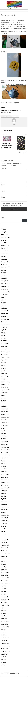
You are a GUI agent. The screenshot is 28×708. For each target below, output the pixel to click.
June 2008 (3, 610)
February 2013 (5, 474)
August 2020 (4, 253)
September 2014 (5, 422)
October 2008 (4, 602)
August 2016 (4, 360)
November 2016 (5, 351)
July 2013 (3, 460)
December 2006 (5, 643)
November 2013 (5, 450)
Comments (4, 168)
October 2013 (4, 452)
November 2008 (5, 599)
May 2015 (3, 400)
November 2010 (5, 548)
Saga (3, 107)
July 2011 (3, 526)
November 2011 (5, 515)
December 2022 (5, 245)
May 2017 (3, 335)
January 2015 (4, 411)
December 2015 (5, 381)
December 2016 (5, 349)
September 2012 (5, 488)
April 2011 (3, 534)
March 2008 (4, 618)
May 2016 (3, 368)
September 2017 (5, 324)
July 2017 (3, 330)
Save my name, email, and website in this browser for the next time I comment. (13, 204)
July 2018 (3, 297)
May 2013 (3, 466)
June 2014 (3, 430)
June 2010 (3, 561)
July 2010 (3, 558)
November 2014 (5, 417)
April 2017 (3, 338)
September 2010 (5, 553)
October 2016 (4, 354)
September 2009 (5, 583)
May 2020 (3, 256)
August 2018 (4, 294)
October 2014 (4, 420)
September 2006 (5, 651)
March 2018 (4, 308)
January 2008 (4, 624)
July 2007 (3, 629)
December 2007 (5, 627)
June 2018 (3, 300)
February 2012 (5, 507)
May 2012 (3, 499)
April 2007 (3, 632)
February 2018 (5, 311)
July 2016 (3, 362)
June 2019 (3, 270)
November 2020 (5, 248)
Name (3, 184)
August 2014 (4, 425)
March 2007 (4, 635)
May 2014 (3, 433)
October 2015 (4, 387)
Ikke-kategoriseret (8, 130)
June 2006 (3, 659)
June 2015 (3, 398)
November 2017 (5, 319)
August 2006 (4, 654)
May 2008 (3, 613)
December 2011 (5, 512)
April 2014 (3, 436)
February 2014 (5, 441)
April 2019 (3, 275)
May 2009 (3, 591)
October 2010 (4, 550)
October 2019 (4, 264)
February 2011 (4, 539)
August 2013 (4, 458)
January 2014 (4, 444)
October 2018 (4, 289)
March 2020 (4, 259)
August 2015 (4, 392)
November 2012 (5, 482)
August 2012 (4, 490)
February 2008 (5, 621)
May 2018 (3, 302)
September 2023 (5, 237)
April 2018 (3, 305)
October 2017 (4, 321)
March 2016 (4, 373)
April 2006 (3, 665)
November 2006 (5, 646)
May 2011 (3, 531)
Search (3, 217)
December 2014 (5, 414)
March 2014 (4, 439)
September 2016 (5, 357)
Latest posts (15, 116)
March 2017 (4, 341)
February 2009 (5, 597)
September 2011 (5, 520)
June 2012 (3, 496)
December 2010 (5, 545)
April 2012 (3, 501)
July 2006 (3, 656)
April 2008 (3, 616)
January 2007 (4, 640)
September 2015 (5, 390)
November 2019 (5, 262)
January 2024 (4, 232)
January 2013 (4, 477)
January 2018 (4, 313)
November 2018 (5, 286)
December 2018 (5, 283)
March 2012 (4, 504)
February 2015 (5, 409)
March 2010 (4, 569)
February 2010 (5, 572)
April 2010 (3, 567)
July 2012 (3, 493)
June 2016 (3, 365)
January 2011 (4, 542)
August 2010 (4, 556)
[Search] (24, 220)
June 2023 (3, 242)
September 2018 (5, 292)
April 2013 (3, 469)
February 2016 (5, 376)
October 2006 (4, 648)
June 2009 (3, 588)
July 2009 (3, 586)
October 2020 (4, 251)
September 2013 (5, 455)
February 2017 (5, 343)
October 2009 (4, 580)
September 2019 (5, 267)
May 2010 (3, 564)
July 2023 (3, 240)
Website (3, 197)
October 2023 (4, 234)
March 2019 (4, 278)
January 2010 (4, 575)
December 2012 (5, 479)
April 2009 (3, 594)
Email (3, 191)
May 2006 (3, 662)
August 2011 (4, 523)
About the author (5, 116)
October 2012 (4, 485)
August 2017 (4, 327)
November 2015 (5, 384)
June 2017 (3, 332)
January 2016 (4, 379)
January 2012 (4, 509)
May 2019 (3, 272)
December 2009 (5, 578)
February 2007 (5, 637)
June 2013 (3, 463)
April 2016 (3, 370)
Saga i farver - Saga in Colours (14, 8)
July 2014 (3, 428)
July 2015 (3, 395)
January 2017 (4, 346)
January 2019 (4, 281)
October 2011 (4, 518)
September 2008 (5, 605)
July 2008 (3, 607)
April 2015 (3, 403)
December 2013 (5, 447)
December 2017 (5, 316)
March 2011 (4, 537)
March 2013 (4, 471)
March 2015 (4, 406)
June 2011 (3, 528)
